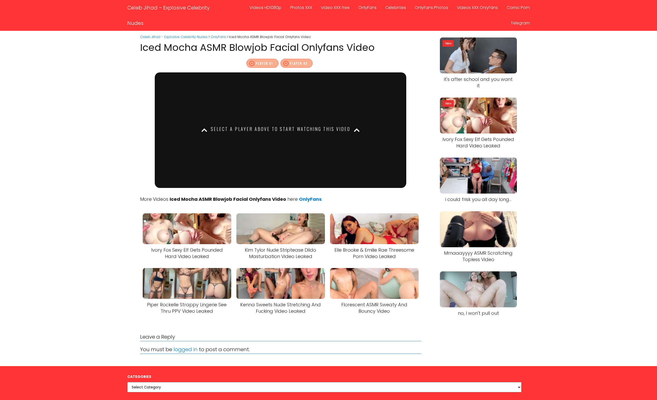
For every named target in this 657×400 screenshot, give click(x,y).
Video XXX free (335, 8)
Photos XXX (301, 8)
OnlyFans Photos (431, 8)
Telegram (520, 23)
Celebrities (395, 8)
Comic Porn (518, 8)
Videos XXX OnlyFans (477, 8)
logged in (185, 349)
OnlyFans (367, 8)
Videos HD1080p (265, 8)
